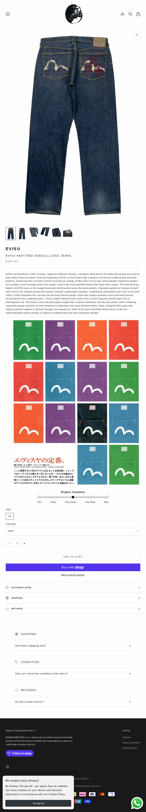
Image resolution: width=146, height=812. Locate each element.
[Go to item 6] (68, 232)
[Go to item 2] (22, 233)
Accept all (38, 803)
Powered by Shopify (87, 786)
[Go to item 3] (33, 232)
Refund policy (129, 748)
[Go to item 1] (11, 233)
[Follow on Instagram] (7, 767)
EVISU (13, 249)
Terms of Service (131, 743)
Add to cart (72, 557)
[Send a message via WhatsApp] (137, 803)
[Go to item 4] (45, 232)
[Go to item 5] (56, 232)
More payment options (73, 575)
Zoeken (126, 737)
